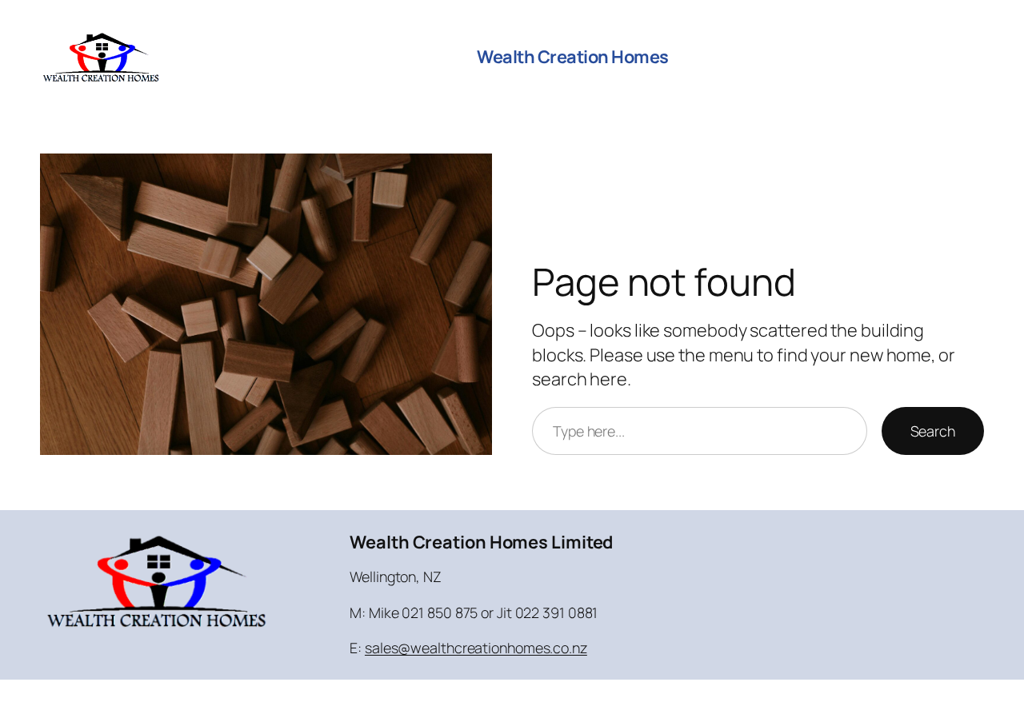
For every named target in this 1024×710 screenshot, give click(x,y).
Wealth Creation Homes (573, 57)
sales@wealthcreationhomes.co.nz (476, 647)
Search (932, 431)
